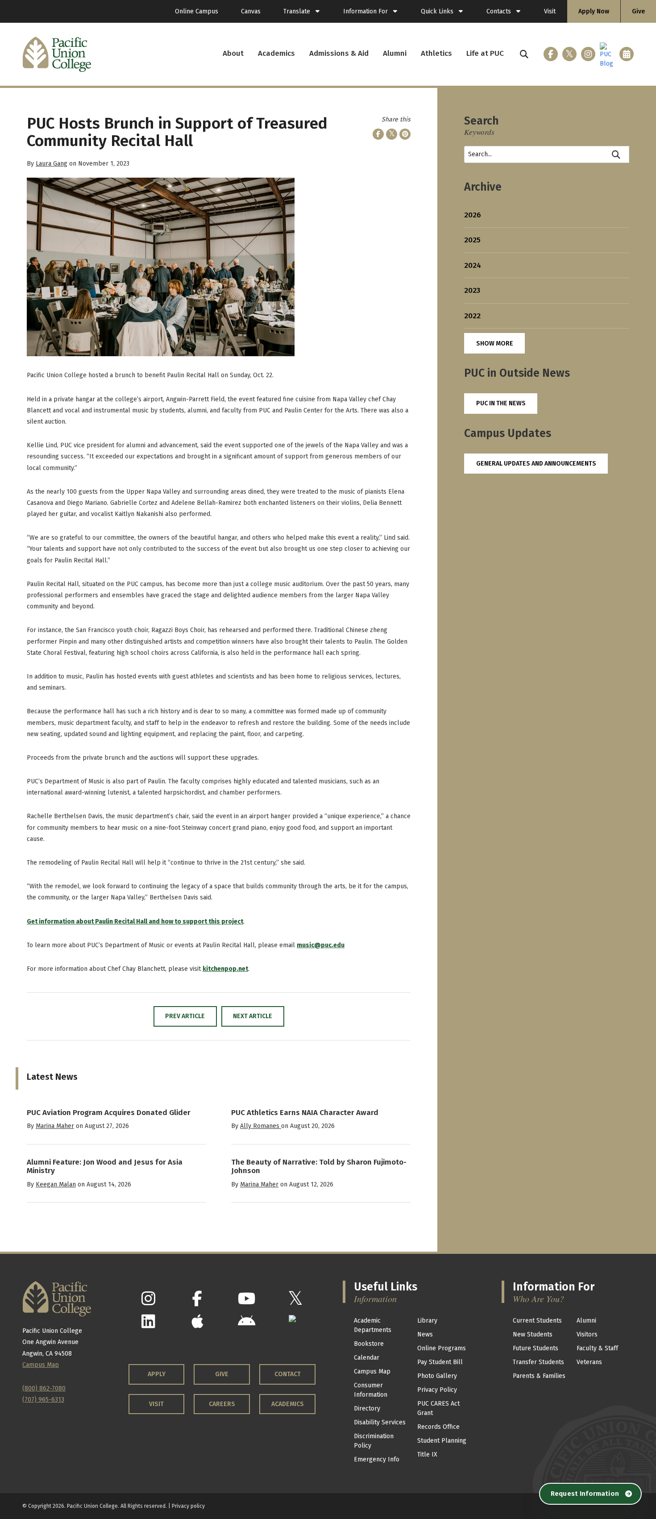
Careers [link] (222, 1404)
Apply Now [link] (593, 11)
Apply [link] (157, 1374)
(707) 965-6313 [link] (43, 1399)
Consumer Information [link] (370, 1390)
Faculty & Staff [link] (597, 1348)
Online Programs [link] (441, 1348)
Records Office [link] (438, 1427)
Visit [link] (550, 11)
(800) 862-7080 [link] (44, 1388)
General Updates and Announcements (536, 463)
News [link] (425, 1334)
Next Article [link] (252, 1016)
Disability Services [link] (380, 1422)
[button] (524, 54)
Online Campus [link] (196, 11)
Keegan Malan (56, 1184)
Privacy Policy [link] (437, 1390)
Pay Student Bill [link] (440, 1362)
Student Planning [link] (441, 1440)
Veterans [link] (589, 1362)
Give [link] (638, 11)
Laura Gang (51, 163)
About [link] (233, 53)
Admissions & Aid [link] (339, 53)
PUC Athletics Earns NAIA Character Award (304, 1112)
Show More (494, 343)
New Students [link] (532, 1334)
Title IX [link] (427, 1454)
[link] (302, 11)
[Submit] (616, 154)
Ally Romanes (260, 1126)
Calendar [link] (366, 1357)
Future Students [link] (535, 1348)
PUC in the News (501, 403)
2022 (472, 315)
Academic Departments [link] (372, 1325)
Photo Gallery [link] (437, 1376)
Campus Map (40, 1365)
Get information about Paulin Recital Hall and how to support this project (135, 921)
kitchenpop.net (225, 969)
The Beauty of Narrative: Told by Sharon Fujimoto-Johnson (319, 1166)
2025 (472, 240)
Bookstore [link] (369, 1344)
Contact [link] (287, 1374)
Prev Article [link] (185, 1016)
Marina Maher (55, 1126)
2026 (472, 215)
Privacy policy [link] (188, 1506)
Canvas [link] (251, 11)
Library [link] (427, 1320)
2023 (472, 290)
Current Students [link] (537, 1320)
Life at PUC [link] (485, 53)
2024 (472, 265)
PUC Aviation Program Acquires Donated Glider (109, 1112)
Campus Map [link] (372, 1371)
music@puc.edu (321, 945)
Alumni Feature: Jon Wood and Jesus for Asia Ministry (105, 1166)
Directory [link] (367, 1408)
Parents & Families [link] (539, 1376)
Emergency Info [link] (376, 1459)
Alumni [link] (395, 53)
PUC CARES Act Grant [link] (438, 1408)
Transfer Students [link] (538, 1362)
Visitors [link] (587, 1334)
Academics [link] (276, 53)
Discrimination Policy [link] (374, 1440)
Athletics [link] (436, 53)
